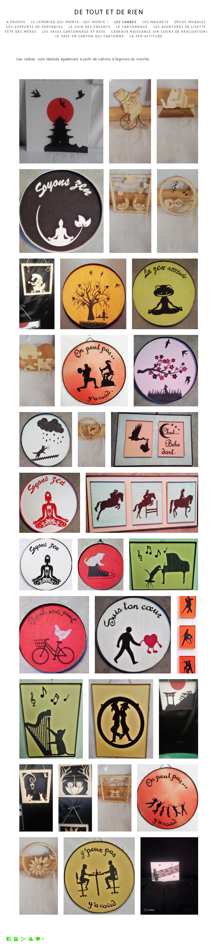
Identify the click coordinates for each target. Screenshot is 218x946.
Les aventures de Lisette (180, 27)
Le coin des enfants (90, 27)
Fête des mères (21, 32)
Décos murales (190, 22)
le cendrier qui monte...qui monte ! (70, 22)
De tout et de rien (109, 12)
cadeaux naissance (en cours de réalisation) (159, 32)
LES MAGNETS (155, 22)
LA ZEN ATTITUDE (146, 36)
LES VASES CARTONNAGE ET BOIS (74, 32)
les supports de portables (35, 27)
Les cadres (125, 22)
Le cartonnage (132, 27)
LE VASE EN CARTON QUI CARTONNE (89, 36)
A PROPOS (16, 22)
